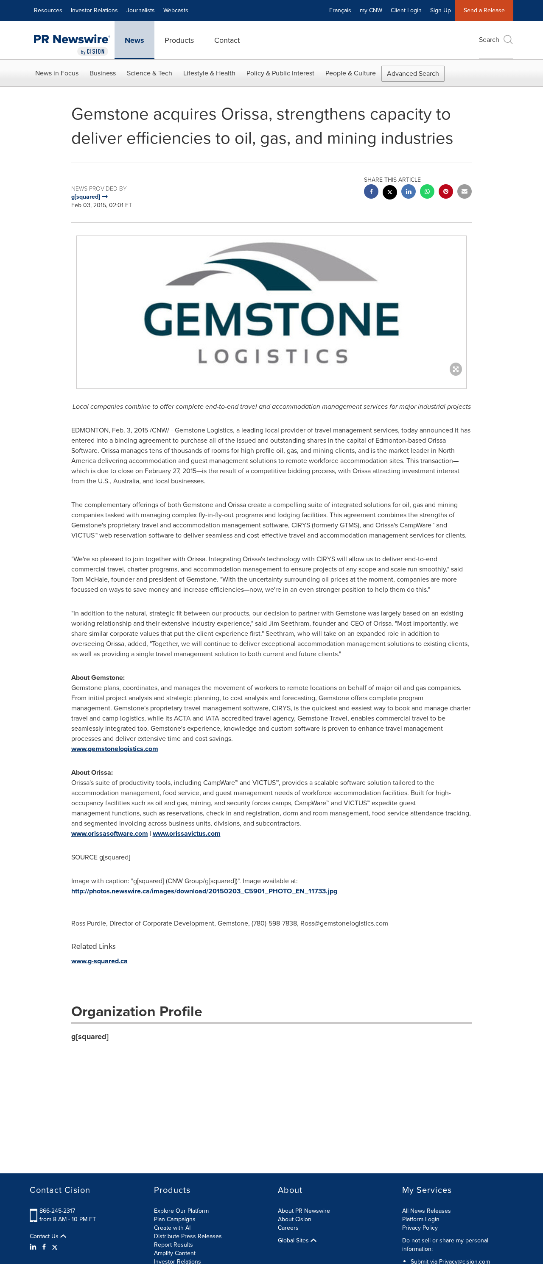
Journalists (140, 10)
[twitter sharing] (390, 193)
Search (489, 39)
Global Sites (294, 1240)
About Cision (294, 1219)
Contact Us (45, 1236)
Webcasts (175, 10)
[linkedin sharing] (408, 192)
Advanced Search (413, 73)
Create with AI (172, 1227)
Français (340, 10)
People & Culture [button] (350, 73)
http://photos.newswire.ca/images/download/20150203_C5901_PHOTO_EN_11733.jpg (204, 891)
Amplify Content (175, 1253)
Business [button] (103, 73)
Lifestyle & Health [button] (209, 73)
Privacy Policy (420, 1227)
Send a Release (484, 10)
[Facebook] (44, 1247)
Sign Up (440, 10)
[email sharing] (464, 192)
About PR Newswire (304, 1210)
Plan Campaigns (175, 1219)
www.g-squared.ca (99, 961)
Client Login (406, 10)
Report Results (173, 1244)
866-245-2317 (57, 1210)
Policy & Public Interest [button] (280, 73)
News (134, 40)
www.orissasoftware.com (109, 833)
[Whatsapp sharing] (427, 192)
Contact (227, 40)
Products (179, 40)
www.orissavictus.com (187, 833)
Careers (288, 1227)
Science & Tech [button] (149, 73)
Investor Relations (94, 10)
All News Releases (426, 1210)
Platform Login (420, 1219)
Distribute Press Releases (188, 1236)
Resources (48, 10)
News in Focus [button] (56, 73)
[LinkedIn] (34, 1247)
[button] (271, 303)
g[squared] (90, 1036)
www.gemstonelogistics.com (114, 749)
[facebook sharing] (371, 192)
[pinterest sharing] (446, 192)
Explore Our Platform (181, 1210)
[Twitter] (55, 1247)
